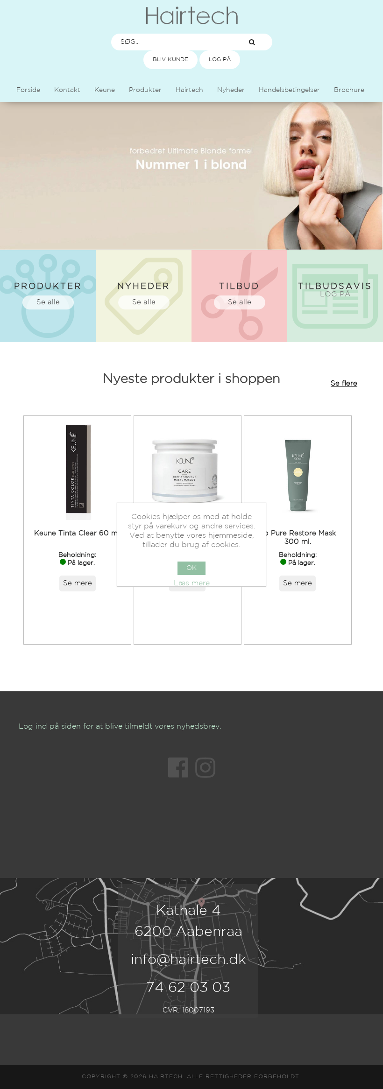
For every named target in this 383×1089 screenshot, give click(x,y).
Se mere (77, 583)
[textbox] (172, 42)
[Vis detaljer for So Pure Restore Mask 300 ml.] (297, 469)
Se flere (344, 383)
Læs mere (192, 583)
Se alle (48, 302)
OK (191, 568)
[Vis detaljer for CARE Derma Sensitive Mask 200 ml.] (187, 469)
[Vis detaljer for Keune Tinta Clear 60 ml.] (77, 469)
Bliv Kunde (170, 59)
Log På (220, 59)
